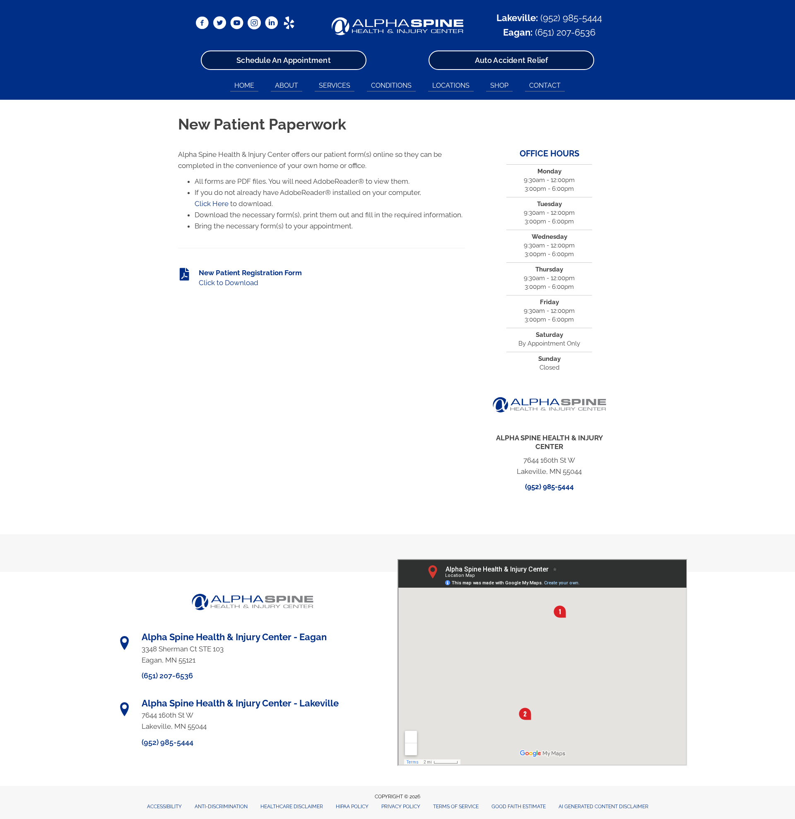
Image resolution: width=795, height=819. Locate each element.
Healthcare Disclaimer (291, 806)
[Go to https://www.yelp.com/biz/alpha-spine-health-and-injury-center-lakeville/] (289, 24)
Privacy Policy (400, 806)
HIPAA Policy (352, 806)
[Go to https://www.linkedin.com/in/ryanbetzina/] (271, 24)
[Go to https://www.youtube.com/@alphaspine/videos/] (236, 24)
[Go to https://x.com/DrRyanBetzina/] (219, 24)
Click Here (212, 203)
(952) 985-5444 (571, 17)
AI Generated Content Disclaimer (603, 806)
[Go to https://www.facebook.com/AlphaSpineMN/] (202, 24)
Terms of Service (456, 806)
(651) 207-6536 (565, 32)
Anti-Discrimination (221, 806)
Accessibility (164, 806)
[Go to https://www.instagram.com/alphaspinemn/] (254, 24)
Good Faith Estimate (518, 806)
